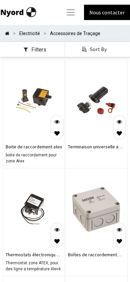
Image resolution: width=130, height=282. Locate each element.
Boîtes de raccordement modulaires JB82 (92, 255)
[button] (95, 49)
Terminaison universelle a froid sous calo (93, 147)
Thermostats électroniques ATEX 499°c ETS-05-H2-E (33, 255)
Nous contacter (107, 12)
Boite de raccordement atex (34, 147)
